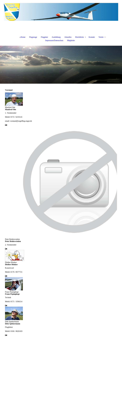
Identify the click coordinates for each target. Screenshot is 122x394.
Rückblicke (79, 37)
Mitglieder (71, 40)
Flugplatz (44, 37)
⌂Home (22, 37)
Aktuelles (67, 37)
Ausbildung (56, 37)
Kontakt (92, 37)
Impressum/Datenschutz (54, 40)
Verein (101, 37)
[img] (61, 12)
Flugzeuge (33, 37)
